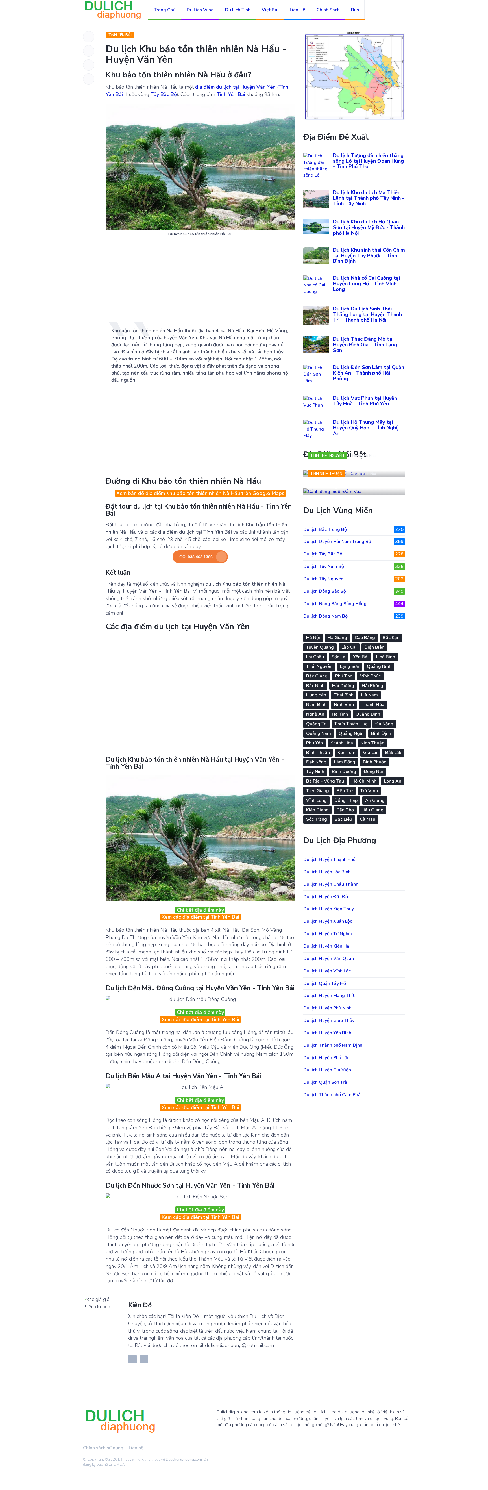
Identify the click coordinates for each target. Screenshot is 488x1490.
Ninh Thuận (372, 743)
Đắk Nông (316, 762)
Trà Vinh (369, 791)
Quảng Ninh (379, 666)
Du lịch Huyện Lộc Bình (327, 872)
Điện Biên (374, 647)
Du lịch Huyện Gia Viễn (327, 1070)
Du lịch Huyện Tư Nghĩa (327, 934)
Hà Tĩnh (340, 714)
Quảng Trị (316, 724)
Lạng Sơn (349, 666)
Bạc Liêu (343, 819)
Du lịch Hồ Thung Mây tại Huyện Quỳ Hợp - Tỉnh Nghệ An (366, 428)
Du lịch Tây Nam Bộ (353, 566)
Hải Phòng (372, 686)
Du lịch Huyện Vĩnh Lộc (327, 971)
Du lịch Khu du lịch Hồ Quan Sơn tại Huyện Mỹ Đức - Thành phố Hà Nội (369, 227)
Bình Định (381, 733)
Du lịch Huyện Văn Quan (328, 958)
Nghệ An (315, 714)
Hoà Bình (385, 657)
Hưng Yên (316, 695)
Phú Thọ (343, 676)
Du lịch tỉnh (237, 10)
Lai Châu (315, 657)
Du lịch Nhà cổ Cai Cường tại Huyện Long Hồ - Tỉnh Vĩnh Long (366, 284)
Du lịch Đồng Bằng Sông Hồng (353, 604)
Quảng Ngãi (351, 733)
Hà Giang (337, 638)
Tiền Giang (317, 791)
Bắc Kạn (391, 638)
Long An (392, 781)
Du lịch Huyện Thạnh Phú (329, 859)
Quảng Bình (368, 714)
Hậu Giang (372, 810)
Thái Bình (344, 695)
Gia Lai (370, 753)
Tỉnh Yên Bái (120, 35)
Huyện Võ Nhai (364, 455)
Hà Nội (313, 638)
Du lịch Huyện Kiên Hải (326, 946)
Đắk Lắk (393, 753)
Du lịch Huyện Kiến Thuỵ (328, 909)
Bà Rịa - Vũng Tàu (325, 781)
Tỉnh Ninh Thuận (326, 473)
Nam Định (316, 704)
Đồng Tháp (346, 800)
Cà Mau (367, 819)
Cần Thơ (345, 810)
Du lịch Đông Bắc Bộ (353, 591)
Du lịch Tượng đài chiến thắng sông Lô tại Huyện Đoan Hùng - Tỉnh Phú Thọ (368, 161)
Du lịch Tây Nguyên (353, 579)
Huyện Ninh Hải (363, 473)
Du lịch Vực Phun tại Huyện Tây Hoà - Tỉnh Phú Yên (365, 401)
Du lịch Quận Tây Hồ (324, 983)
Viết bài (270, 10)
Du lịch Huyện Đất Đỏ (325, 897)
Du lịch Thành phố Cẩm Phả (332, 1095)
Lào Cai (349, 647)
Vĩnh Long (316, 800)
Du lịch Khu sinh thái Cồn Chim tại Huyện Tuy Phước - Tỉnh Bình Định (369, 256)
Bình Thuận (318, 753)
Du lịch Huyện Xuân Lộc (327, 921)
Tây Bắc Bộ (164, 94)
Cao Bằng (365, 638)
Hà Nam (369, 695)
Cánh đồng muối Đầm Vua (345, 486)
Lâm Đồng (344, 762)
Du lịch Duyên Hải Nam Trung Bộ (353, 541)
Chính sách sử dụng (103, 1448)
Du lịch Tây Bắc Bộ (353, 554)
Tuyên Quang (320, 647)
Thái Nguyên (319, 666)
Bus (355, 10)
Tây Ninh (315, 771)
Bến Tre (345, 791)
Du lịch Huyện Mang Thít (328, 995)
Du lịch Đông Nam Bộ (353, 616)
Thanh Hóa (372, 704)
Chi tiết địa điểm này (200, 910)
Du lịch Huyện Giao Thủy (328, 1020)
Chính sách (328, 10)
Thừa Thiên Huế (351, 724)
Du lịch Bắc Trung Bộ (353, 529)
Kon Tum (346, 753)
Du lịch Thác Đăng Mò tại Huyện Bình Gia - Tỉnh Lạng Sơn (365, 345)
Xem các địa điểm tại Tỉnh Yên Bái (200, 917)
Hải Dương (343, 686)
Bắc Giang (317, 676)
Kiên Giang (317, 810)
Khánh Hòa (341, 743)
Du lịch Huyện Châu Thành (330, 884)
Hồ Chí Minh (364, 781)
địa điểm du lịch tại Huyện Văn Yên (235, 87)
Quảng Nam (318, 733)
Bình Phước (374, 762)
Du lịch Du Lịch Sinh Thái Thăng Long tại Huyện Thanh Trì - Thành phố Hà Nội (367, 314)
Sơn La (338, 657)
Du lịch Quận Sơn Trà (325, 1082)
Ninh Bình (344, 704)
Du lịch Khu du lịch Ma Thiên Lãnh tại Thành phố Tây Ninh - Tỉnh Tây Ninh (368, 198)
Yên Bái (361, 657)
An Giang (375, 800)
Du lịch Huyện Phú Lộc (326, 1058)
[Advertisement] (200, 282)
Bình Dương (344, 771)
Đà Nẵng (384, 724)
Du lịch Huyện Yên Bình (327, 1033)
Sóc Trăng (316, 819)
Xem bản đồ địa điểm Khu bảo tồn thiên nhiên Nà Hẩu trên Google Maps (200, 493)
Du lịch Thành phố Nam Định (332, 1045)
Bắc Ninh (315, 686)
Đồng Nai (373, 771)
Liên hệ (297, 10)
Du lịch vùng (200, 10)
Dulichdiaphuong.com (184, 1459)
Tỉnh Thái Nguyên (327, 455)
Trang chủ (164, 10)
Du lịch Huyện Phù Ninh (327, 1008)
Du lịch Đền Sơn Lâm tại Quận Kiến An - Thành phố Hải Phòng (368, 373)
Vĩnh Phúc (370, 676)
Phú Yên (314, 743)
